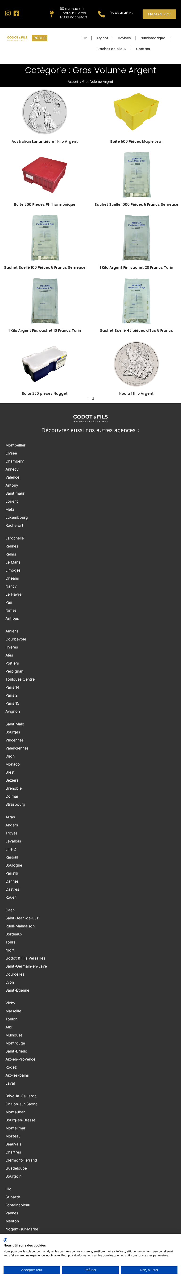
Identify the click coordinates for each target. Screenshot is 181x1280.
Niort (10, 950)
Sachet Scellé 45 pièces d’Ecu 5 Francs (136, 330)
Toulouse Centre (20, 679)
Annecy (12, 469)
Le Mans (12, 562)
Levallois (13, 841)
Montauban (15, 1112)
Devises (124, 38)
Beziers (11, 780)
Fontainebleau (17, 1205)
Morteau (13, 1136)
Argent (102, 38)
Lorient (11, 501)
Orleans (12, 578)
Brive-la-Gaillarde (21, 1096)
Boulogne (13, 865)
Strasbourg (15, 804)
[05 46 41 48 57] (101, 14)
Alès (9, 655)
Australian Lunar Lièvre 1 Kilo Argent (45, 141)
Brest (10, 772)
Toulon (11, 1019)
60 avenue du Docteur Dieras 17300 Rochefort (73, 13)
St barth (12, 1197)
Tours (10, 942)
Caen (10, 910)
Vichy (10, 1003)
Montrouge (15, 1043)
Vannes (11, 1213)
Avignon (12, 711)
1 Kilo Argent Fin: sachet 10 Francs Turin (44, 330)
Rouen (10, 897)
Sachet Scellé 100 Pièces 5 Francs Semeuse (45, 267)
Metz (9, 509)
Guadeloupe (16, 1168)
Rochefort (14, 525)
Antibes (12, 618)
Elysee (11, 453)
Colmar (11, 796)
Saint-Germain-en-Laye (26, 966)
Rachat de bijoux (112, 48)
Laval (10, 1083)
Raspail (11, 857)
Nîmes (10, 610)
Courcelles (14, 974)
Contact (143, 48)
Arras (10, 817)
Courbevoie (15, 639)
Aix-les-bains (17, 1075)
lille (8, 1189)
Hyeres (11, 647)
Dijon (10, 756)
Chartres (13, 1152)
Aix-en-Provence (20, 1059)
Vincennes (14, 740)
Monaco (12, 764)
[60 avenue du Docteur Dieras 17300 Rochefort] (51, 14)
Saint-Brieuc (16, 1051)
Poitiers (12, 663)
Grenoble (13, 788)
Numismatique (152, 38)
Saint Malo (14, 724)
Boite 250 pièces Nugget (45, 393)
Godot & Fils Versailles (25, 958)
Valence (12, 477)
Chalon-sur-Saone (21, 1104)
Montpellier (15, 445)
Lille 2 (10, 849)
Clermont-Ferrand (21, 1160)
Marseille (13, 1011)
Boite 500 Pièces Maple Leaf (136, 141)
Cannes (12, 881)
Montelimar (15, 1128)
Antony (11, 485)
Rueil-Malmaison (20, 926)
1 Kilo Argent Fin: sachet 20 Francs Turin (136, 267)
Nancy (11, 586)
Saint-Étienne (17, 990)
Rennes (11, 546)
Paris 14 (12, 687)
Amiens (11, 631)
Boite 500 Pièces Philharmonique (44, 204)
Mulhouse (13, 1035)
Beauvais (13, 1144)
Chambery (14, 461)
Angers (11, 825)
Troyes (11, 833)
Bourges (12, 732)
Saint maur (15, 493)
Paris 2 (11, 695)
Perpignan (14, 671)
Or (84, 38)
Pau (8, 602)
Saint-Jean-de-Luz (22, 918)
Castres (12, 889)
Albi (8, 1027)
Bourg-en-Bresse (20, 1120)
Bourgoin (13, 1176)
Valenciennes (17, 748)
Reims (10, 554)
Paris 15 (12, 703)
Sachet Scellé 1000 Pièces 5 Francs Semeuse (136, 204)
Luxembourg (16, 517)
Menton (12, 1221)
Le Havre (13, 594)
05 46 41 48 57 (121, 12)
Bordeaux (13, 934)
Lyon (9, 982)
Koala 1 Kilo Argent (136, 393)
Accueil (73, 82)
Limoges (13, 570)
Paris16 (11, 873)
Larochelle (14, 538)
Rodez (11, 1067)
